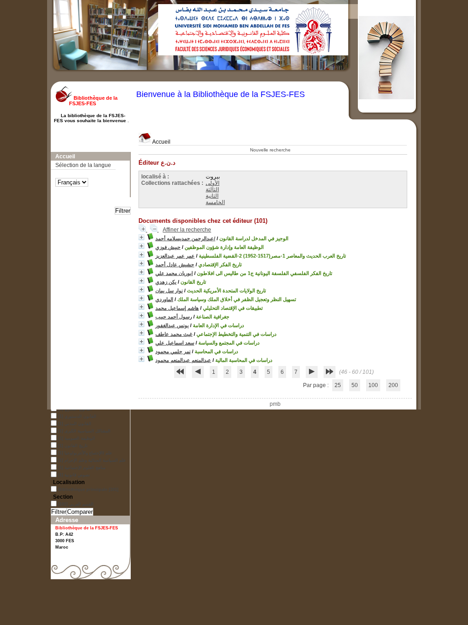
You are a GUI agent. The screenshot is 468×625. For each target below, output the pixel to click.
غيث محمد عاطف (173, 334)
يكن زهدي (165, 282)
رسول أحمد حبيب (173, 316)
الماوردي (164, 299)
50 (354, 385)
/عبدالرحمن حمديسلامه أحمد (185, 238)
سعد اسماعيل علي (174, 342)
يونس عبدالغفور (172, 325)
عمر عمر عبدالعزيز (175, 256)
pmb (275, 404)
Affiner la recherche (187, 229)
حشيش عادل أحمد (174, 264)
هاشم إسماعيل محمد (177, 308)
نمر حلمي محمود (173, 351)
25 (338, 385)
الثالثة (212, 189)
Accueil (160, 142)
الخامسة (215, 202)
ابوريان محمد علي (174, 273)
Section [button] (63, 497)
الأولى (212, 183)
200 (393, 385)
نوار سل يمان (169, 290)
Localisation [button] (69, 482)
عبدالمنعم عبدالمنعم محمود (183, 360)
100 (373, 385)
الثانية (212, 196)
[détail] (141, 237)
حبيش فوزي (168, 247)
